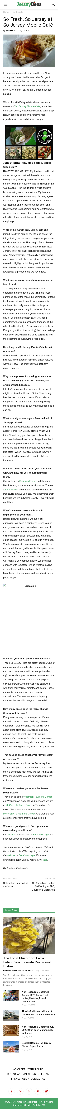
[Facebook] (11, 1091)
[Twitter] (46, 1091)
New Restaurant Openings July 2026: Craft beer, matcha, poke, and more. (38, 1029)
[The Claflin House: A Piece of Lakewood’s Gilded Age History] (11, 1015)
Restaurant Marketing (21, 1073)
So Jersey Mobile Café (27, 106)
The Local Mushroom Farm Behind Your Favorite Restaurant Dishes (27, 962)
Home (6, 12)
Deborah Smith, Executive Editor (18, 970)
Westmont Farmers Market (37, 796)
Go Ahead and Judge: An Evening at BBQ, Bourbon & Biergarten (43, 886)
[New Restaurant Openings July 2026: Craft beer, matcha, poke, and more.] (11, 1030)
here (45, 859)
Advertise (19, 1069)
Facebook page (41, 834)
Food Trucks (17, 12)
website (12, 834)
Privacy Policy (20, 1078)
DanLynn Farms (27, 481)
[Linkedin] (29, 1091)
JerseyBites (11, 30)
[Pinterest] (37, 1091)
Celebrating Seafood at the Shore (15, 885)
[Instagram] (20, 1091)
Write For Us (35, 1069)
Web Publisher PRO (37, 1105)
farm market (11, 489)
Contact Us (38, 1078)
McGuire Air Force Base (18, 805)
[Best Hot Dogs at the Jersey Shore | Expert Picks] (11, 1046)
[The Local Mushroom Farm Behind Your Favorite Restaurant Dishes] (29, 935)
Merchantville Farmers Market (19, 813)
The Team (43, 1073)
